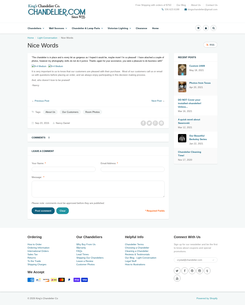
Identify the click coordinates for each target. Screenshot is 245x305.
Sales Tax (33, 254)
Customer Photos (85, 264)
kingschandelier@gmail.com (203, 9)
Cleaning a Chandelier (136, 251)
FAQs (79, 251)
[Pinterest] (192, 270)
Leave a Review (84, 261)
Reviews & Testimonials (137, 254)
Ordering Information (39, 247)
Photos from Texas (200, 83)
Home (155, 28)
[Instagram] (199, 270)
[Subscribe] (213, 260)
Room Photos (92, 112)
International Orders (38, 251)
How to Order (35, 244)
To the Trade (34, 261)
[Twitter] (177, 270)
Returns (32, 257)
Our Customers (70, 112)
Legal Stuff (130, 261)
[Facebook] (184, 270)
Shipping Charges (37, 264)
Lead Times (82, 254)
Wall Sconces (56, 28)
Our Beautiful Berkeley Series (198, 137)
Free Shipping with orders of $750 (153, 5)
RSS (212, 44)
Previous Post (42, 100)
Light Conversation (47, 37)
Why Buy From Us (86, 244)
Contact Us (212, 5)
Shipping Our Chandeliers (90, 257)
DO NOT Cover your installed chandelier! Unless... (189, 103)
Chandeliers (34, 28)
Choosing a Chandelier (137, 247)
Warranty (81, 247)
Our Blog (181, 5)
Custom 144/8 (197, 66)
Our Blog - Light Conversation (140, 257)
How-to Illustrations (135, 264)
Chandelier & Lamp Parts (86, 28)
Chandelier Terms (134, 244)
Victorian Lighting (118, 28)
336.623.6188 (172, 9)
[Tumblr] (207, 270)
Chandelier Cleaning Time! (189, 154)
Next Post (157, 100)
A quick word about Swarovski (189, 121)
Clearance (141, 28)
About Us (196, 5)
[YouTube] (177, 278)
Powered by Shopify (207, 298)
